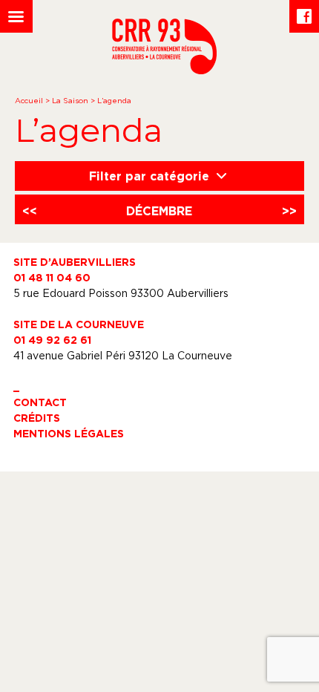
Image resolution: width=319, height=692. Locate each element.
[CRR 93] (164, 69)
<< (29, 211)
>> (289, 211)
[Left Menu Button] (16, 16)
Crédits (36, 417)
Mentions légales (68, 433)
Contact (40, 402)
